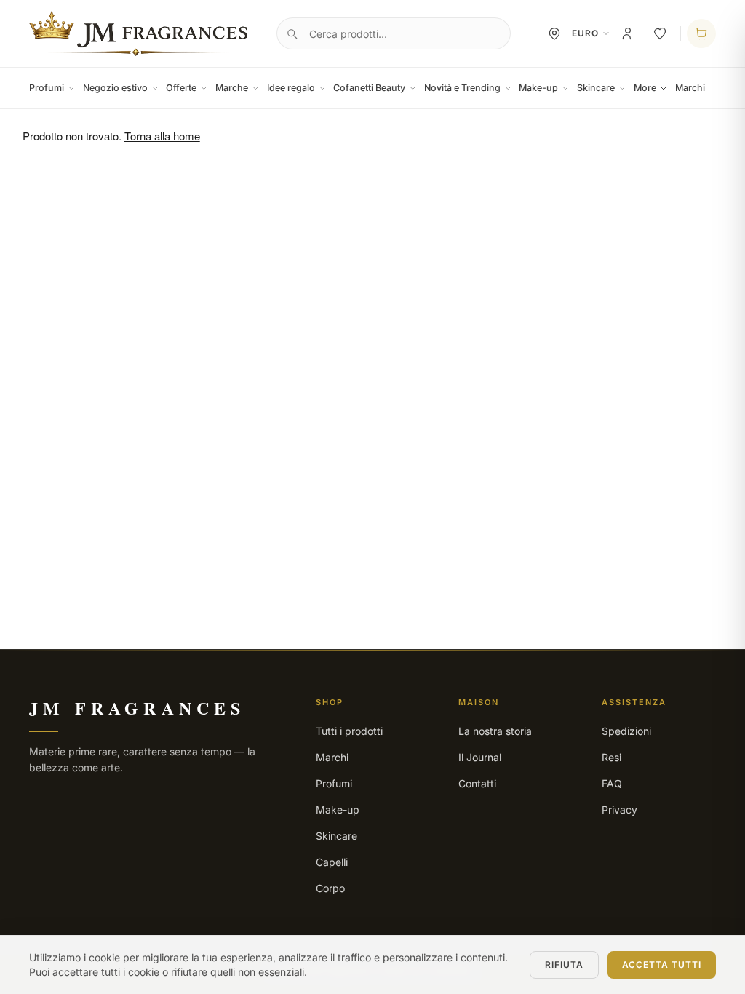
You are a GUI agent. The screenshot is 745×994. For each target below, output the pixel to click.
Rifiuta (564, 964)
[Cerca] (291, 33)
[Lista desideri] (659, 33)
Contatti (477, 783)
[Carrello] (701, 33)
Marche (231, 87)
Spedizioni (626, 731)
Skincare (596, 87)
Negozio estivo (115, 87)
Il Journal (479, 757)
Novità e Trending (462, 87)
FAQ (612, 783)
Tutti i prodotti (349, 731)
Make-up (538, 87)
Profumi (46, 87)
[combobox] (393, 33)
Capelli (332, 862)
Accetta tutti (661, 964)
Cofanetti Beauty (369, 87)
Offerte (181, 87)
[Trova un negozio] (554, 33)
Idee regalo (291, 87)
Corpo (330, 888)
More (645, 87)
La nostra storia (495, 731)
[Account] (627, 33)
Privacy (619, 809)
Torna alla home (162, 135)
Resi (611, 757)
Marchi (690, 87)
